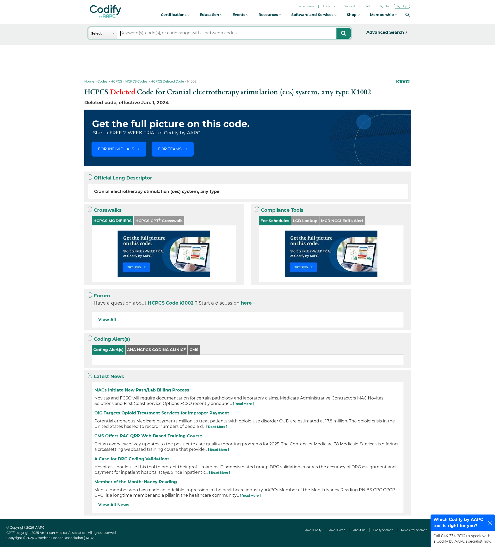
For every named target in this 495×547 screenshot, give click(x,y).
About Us (329, 6)
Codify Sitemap (383, 530)
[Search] (407, 14)
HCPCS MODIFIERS (112, 220)
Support (349, 6)
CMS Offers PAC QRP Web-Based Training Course (148, 436)
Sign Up (402, 6)
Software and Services (312, 14)
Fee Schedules (274, 220)
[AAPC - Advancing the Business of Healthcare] (105, 11)
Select (96, 33)
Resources (269, 14)
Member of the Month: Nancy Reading (135, 481)
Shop (352, 14)
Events (239, 14)
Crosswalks (108, 210)
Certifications (174, 14)
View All (107, 319)
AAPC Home (337, 530)
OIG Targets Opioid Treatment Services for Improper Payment (161, 413)
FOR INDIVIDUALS (116, 148)
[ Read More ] (243, 404)
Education (210, 14)
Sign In (384, 6)
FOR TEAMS (170, 148)
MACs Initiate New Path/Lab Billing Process (141, 390)
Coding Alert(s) (112, 339)
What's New (306, 6)
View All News (113, 504)
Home (89, 81)
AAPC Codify (313, 530)
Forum (102, 296)
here (246, 303)
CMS (194, 349)
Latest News (109, 376)
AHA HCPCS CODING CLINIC (156, 349)
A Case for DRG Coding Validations (132, 458)
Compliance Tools (282, 210)
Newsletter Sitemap (414, 530)
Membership (382, 14)
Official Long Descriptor (123, 178)
